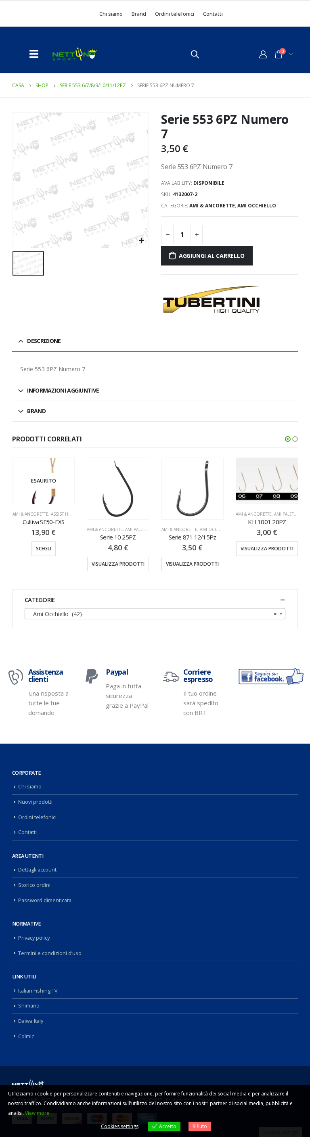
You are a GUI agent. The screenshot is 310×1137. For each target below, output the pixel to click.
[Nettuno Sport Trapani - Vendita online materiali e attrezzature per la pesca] (74, 54)
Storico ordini (34, 885)
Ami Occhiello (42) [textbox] (152, 614)
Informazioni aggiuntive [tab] (63, 390)
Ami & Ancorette (212, 205)
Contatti (213, 13)
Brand (139, 13)
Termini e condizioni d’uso (50, 953)
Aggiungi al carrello (212, 255)
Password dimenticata (44, 900)
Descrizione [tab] (44, 341)
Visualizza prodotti (118, 563)
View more (37, 1113)
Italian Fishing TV (38, 990)
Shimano (29, 1005)
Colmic (26, 1036)
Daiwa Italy (30, 1021)
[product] (118, 489)
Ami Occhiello (256, 205)
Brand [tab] (36, 411)
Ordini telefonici (174, 13)
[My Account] (263, 54)
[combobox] (155, 613)
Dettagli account (37, 869)
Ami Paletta (137, 529)
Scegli (43, 548)
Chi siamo (111, 13)
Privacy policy (34, 937)
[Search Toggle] (195, 54)
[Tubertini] (211, 299)
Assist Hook (64, 514)
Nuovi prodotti (35, 801)
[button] (287, 439)
